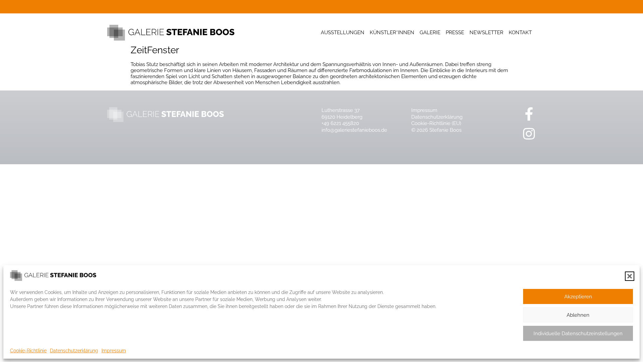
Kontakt (520, 32)
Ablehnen (578, 315)
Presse (455, 32)
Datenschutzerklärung (74, 350)
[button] (629, 276)
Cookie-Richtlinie (28, 350)
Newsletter (486, 32)
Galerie (430, 32)
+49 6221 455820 (340, 123)
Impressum (113, 350)
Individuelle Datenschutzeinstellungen (578, 333)
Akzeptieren (578, 297)
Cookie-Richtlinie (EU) (436, 123)
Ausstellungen (342, 32)
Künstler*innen (392, 32)
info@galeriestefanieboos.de (354, 130)
